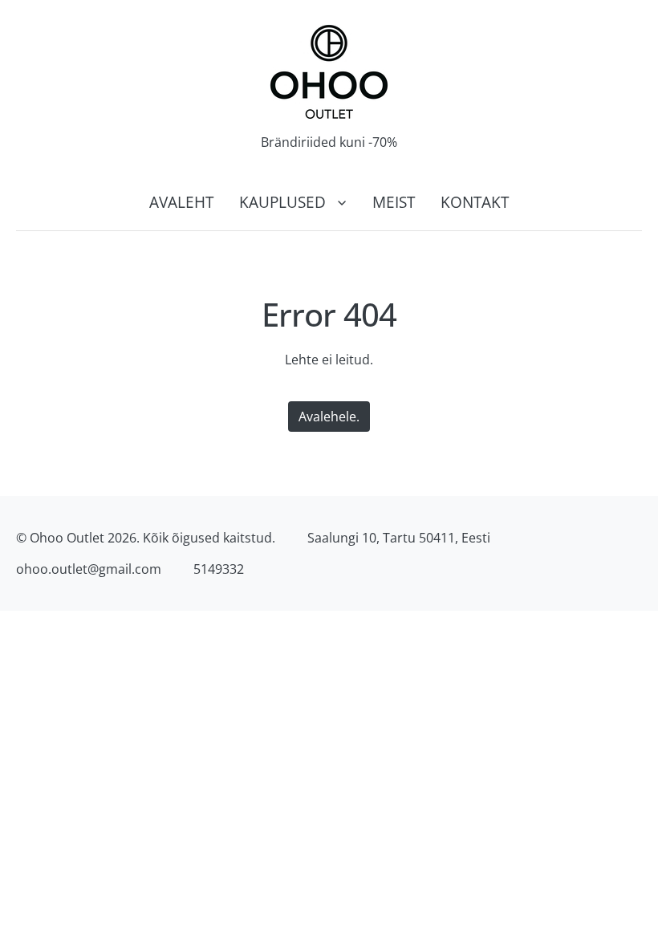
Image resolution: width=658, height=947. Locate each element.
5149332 (218, 569)
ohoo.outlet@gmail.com (88, 569)
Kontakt (475, 202)
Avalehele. (329, 416)
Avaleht (181, 202)
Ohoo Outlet (67, 538)
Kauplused (282, 202)
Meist (393, 202)
